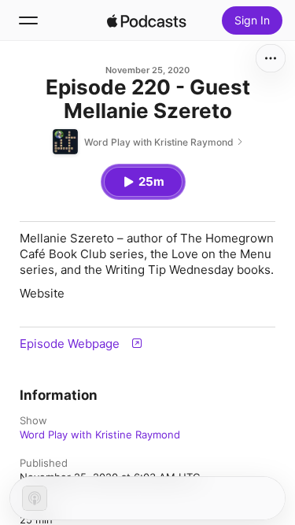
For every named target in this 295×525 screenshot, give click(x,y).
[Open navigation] (28, 20)
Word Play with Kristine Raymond (100, 434)
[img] (147, 20)
